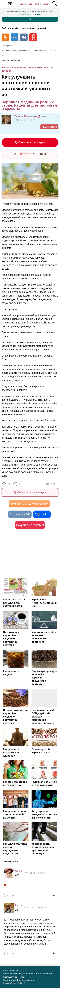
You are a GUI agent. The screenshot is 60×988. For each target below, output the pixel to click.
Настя (18, 905)
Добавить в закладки (30, 142)
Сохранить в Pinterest (30, 525)
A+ (34, 153)
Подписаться (49, 127)
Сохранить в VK (20, 514)
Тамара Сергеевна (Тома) (30, 116)
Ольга (18, 871)
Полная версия (10, 970)
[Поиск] (54, 4)
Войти (23, 4)
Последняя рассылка (13, 977)
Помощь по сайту (43, 973)
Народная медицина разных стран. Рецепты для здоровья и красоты (29, 105)
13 (8, 484)
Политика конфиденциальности (19, 980)
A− (16, 153)
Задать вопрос (26, 973)
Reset (42, 153)
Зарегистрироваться (39, 4)
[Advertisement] (30, 553)
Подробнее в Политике (29, 14)
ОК (30, 19)
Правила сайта (10, 973)
